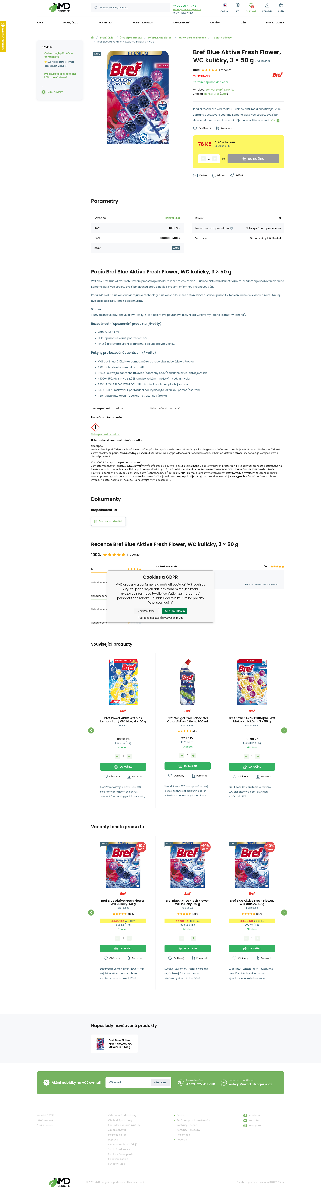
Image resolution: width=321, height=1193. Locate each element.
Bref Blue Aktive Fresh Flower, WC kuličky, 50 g (123, 902)
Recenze (182, 1139)
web (224, 94)
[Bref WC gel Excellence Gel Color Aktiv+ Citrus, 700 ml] (188, 682)
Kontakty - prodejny (188, 1130)
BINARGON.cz (277, 1182)
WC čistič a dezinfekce (192, 37)
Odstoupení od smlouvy (122, 1115)
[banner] (60, 9)
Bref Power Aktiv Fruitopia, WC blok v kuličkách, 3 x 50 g (252, 719)
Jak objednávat (117, 1130)
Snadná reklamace (119, 1149)
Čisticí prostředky (131, 37)
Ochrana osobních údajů (122, 1144)
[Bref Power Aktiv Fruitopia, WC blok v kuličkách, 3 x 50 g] (252, 682)
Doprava (113, 1139)
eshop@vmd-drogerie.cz (187, 9)
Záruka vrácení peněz (120, 1154)
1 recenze (225, 70)
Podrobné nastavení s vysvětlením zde (160, 617)
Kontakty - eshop (187, 1125)
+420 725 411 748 (184, 6)
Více (273, 120)
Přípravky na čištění (160, 37)
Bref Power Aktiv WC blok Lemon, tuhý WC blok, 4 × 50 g (123, 719)
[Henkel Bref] (277, 82)
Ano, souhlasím (175, 611)
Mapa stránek (136, 1182)
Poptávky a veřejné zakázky (124, 1125)
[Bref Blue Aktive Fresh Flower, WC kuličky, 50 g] (123, 865)
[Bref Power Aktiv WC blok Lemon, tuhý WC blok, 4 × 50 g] (123, 682)
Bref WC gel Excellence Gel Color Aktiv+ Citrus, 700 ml (187, 719)
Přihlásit (160, 1082)
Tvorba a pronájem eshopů (253, 1182)
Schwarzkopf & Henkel (220, 90)
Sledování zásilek (118, 1159)
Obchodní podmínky (120, 1120)
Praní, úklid (107, 37)
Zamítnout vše (146, 611)
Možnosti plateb (117, 1134)
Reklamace (183, 1134)
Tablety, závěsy (222, 37)
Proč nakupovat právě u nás (193, 1120)
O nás (180, 1115)
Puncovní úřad (116, 1164)
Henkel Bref (211, 94)
